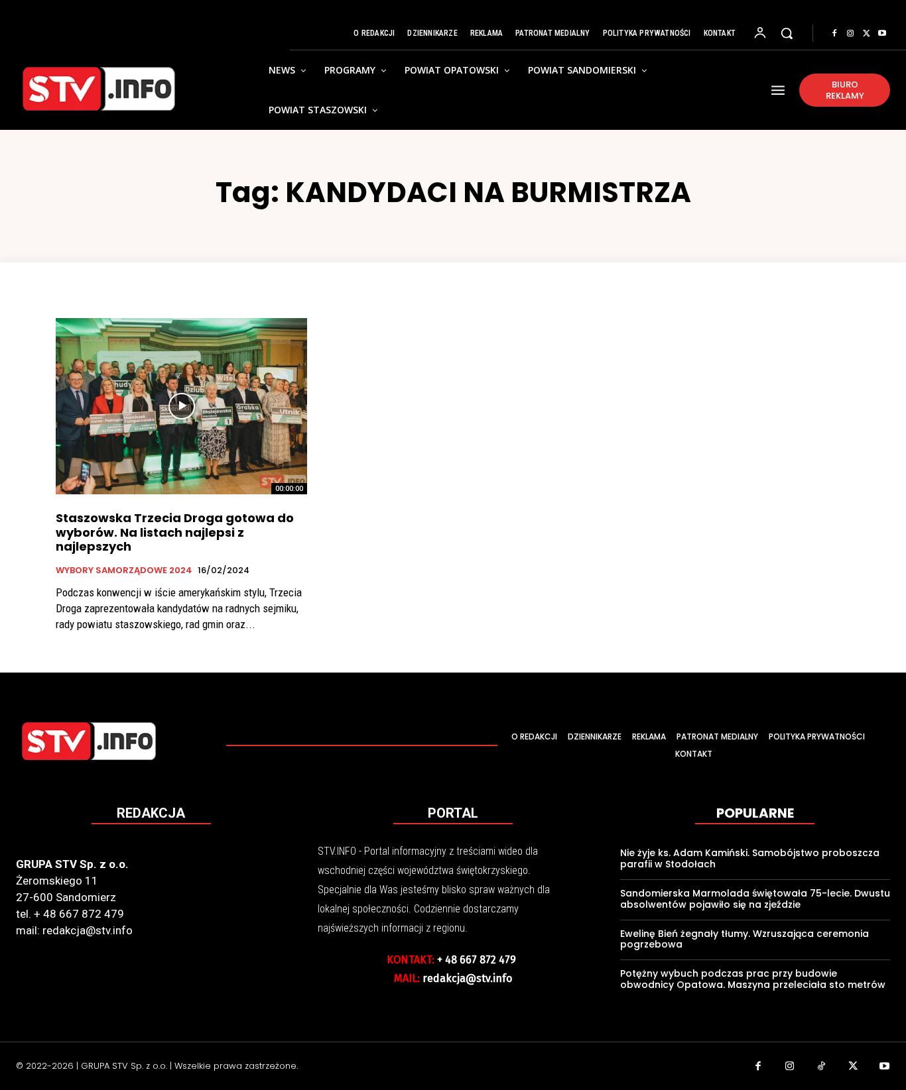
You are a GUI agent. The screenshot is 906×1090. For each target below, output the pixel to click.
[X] (866, 34)
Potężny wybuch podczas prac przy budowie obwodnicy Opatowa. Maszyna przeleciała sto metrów (752, 979)
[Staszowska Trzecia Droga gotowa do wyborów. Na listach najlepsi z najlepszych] (181, 406)
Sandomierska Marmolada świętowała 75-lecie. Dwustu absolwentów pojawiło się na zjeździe (755, 899)
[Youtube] (882, 34)
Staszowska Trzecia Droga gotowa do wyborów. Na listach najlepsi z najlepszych (175, 532)
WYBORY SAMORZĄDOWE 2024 (124, 570)
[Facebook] (834, 34)
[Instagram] (850, 34)
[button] (787, 33)
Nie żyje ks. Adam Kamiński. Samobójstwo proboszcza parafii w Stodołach (749, 858)
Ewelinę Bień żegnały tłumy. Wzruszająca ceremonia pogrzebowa (744, 939)
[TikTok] (821, 1067)
